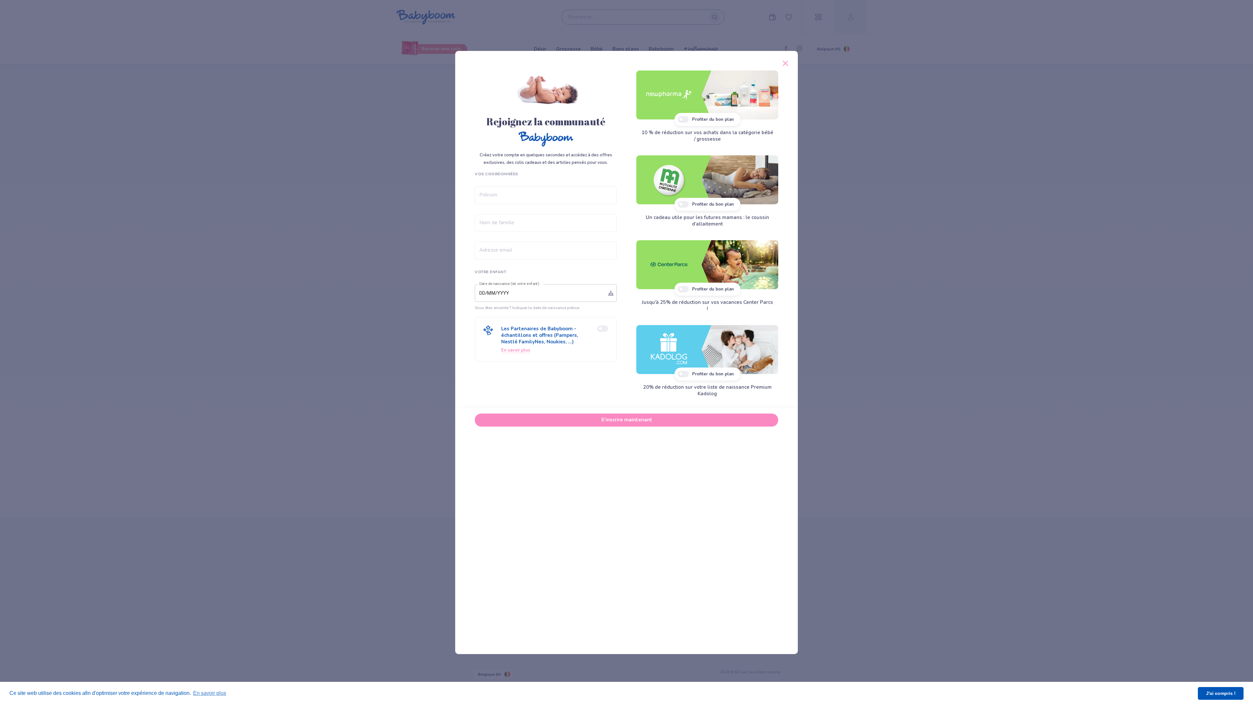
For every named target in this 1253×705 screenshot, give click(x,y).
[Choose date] (611, 293)
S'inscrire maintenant (626, 419)
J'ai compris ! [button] (1221, 693)
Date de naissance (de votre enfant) (509, 284)
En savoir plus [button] (209, 693)
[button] (545, 339)
